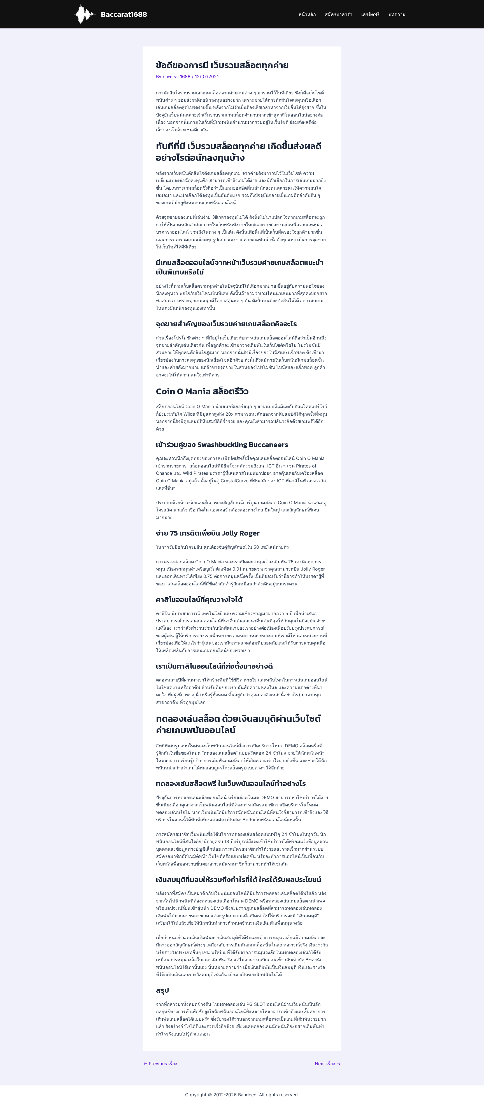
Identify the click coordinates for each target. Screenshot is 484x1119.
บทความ (397, 14)
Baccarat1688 (124, 14)
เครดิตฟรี (370, 14)
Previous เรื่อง (160, 1063)
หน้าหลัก (307, 14)
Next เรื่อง (328, 1063)
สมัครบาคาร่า (338, 14)
